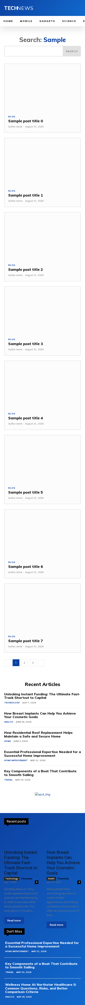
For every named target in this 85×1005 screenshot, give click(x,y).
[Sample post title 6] (42, 533)
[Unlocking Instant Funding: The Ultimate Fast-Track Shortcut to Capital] (21, 838)
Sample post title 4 (25, 418)
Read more (14, 920)
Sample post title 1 (25, 195)
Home (7, 741)
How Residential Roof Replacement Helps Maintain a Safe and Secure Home (38, 734)
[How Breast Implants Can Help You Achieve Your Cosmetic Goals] (64, 838)
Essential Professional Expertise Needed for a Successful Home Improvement (42, 754)
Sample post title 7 (25, 640)
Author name (15, 126)
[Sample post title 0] (42, 87)
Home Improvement (16, 760)
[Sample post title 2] (42, 236)
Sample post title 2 (25, 269)
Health (8, 722)
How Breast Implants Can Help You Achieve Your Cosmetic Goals (40, 715)
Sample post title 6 (25, 566)
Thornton (26, 878)
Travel (8, 779)
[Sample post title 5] (42, 458)
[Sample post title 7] (42, 607)
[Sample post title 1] (42, 161)
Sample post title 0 (25, 121)
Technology (12, 702)
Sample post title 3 (25, 343)
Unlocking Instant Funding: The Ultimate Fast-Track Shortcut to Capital (42, 696)
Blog (11, 117)
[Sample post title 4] (42, 384)
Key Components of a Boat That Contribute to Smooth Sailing (40, 773)
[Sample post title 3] (42, 310)
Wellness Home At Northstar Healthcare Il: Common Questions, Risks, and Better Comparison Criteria (40, 988)
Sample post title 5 (25, 492)
